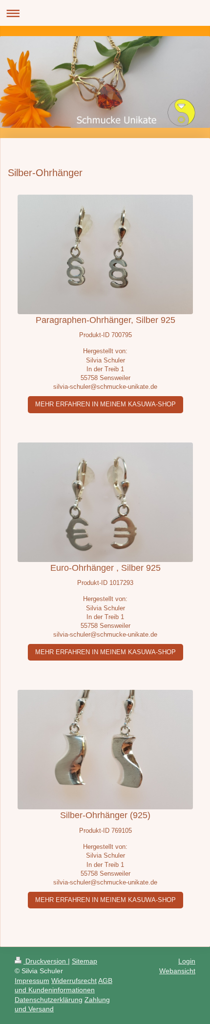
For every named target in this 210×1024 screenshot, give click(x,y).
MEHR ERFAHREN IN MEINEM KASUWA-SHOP (105, 404)
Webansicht (177, 971)
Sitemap (84, 961)
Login (186, 961)
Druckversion (45, 961)
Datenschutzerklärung (49, 1000)
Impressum (32, 980)
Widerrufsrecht (74, 980)
